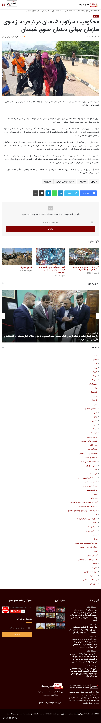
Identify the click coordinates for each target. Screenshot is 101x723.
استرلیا (94, 380)
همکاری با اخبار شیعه (50, 695)
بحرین (94, 420)
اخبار (91, 10)
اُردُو (40, 702)
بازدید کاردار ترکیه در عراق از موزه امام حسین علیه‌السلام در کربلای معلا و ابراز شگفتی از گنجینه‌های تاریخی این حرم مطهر (51, 337)
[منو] (3, 6)
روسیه (95, 563)
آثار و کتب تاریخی (90, 571)
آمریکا (95, 375)
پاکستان (94, 400)
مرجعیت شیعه (92, 437)
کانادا (95, 551)
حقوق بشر (93, 584)
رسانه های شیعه (91, 457)
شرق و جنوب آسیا (91, 482)
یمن (95, 412)
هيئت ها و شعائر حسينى (88, 453)
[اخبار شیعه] (86, 4)
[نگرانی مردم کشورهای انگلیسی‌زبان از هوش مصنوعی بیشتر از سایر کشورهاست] (50, 256)
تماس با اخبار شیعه (44, 691)
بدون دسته (93, 473)
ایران (95, 396)
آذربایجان (93, 433)
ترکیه (95, 494)
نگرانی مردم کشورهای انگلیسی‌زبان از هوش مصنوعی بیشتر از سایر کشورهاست (51, 270)
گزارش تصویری (91, 465)
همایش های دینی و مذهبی (87, 559)
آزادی (93, 181)
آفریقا (95, 371)
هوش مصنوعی (92, 490)
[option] (50, 316)
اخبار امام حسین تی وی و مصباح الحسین (82, 510)
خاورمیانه (94, 498)
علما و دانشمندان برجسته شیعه (86, 543)
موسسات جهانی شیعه (88, 461)
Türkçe (46, 702)
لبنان (95, 416)
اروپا (95, 367)
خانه (95, 10)
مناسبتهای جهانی (91, 531)
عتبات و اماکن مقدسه (89, 441)
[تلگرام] (48, 193)
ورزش (95, 539)
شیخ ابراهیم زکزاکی (64, 181)
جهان (86, 10)
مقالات (95, 522)
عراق (95, 388)
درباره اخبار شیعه (58, 691)
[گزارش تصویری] (60, 617)
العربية (59, 702)
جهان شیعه (93, 575)
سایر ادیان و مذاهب (90, 486)
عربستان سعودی (90, 408)
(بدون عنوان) (26, 267)
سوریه (95, 404)
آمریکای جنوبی (92, 555)
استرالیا (94, 567)
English (53, 702)
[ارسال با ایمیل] (41, 193)
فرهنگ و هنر (92, 449)
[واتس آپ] (54, 193)
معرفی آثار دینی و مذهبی (88, 547)
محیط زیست (92, 526)
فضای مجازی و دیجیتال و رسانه (86, 518)
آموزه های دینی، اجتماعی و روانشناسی (83, 502)
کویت (95, 429)
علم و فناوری (92, 445)
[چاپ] (35, 193)
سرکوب (82, 181)
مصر (95, 424)
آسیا (95, 363)
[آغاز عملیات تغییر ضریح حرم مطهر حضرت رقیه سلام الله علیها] (84, 256)
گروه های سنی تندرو (90, 579)
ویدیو (95, 514)
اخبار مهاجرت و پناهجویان (88, 506)
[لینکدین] (60, 193)
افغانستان (93, 392)
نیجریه (47, 181)
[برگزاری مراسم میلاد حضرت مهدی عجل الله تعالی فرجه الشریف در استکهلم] (50, 609)
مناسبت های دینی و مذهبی (87, 477)
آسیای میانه (93, 535)
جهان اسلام (93, 384)
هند (96, 469)
